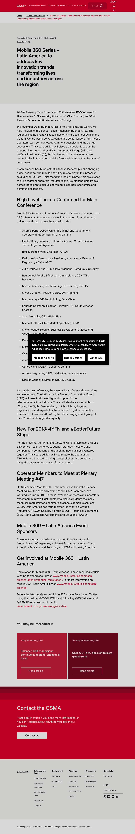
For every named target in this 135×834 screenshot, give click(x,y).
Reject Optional (73, 357)
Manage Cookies (44, 357)
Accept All (96, 357)
